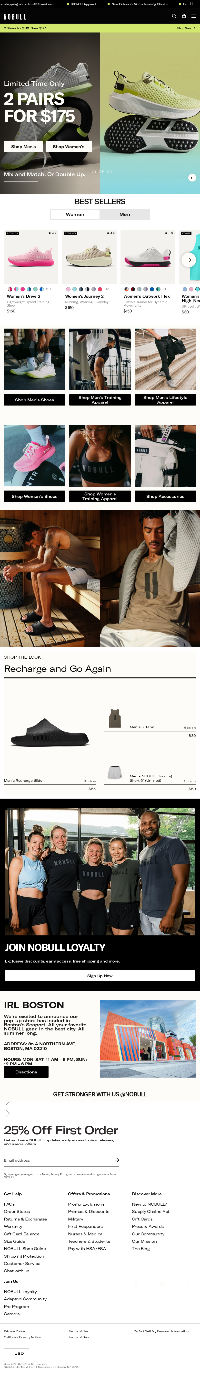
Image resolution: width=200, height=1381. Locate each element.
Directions (26, 1072)
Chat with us (17, 1270)
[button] (191, 4)
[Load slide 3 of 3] (95, 181)
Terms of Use (79, 1331)
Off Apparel (70, 4)
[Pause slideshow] (192, 178)
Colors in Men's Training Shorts (126, 4)
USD (21, 1354)
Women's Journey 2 (84, 296)
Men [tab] (125, 214)
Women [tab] (75, 214)
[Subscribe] (116, 1160)
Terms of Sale (79, 1337)
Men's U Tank (142, 727)
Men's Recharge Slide (23, 780)
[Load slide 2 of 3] (58, 181)
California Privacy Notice (22, 1337)
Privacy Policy (14, 1331)
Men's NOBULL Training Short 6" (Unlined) (151, 778)
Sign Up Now (99, 976)
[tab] (10, 289)
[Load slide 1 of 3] (21, 181)
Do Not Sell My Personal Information (161, 1331)
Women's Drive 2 (23, 296)
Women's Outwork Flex (146, 296)
